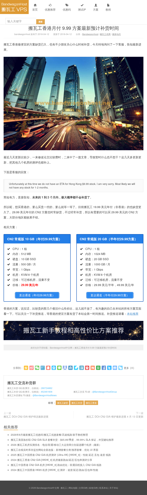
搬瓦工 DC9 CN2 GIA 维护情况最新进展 (26, 416)
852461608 (46, 391)
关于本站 (114, 487)
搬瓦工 (64, 487)
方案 (95, 9)
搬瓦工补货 (77, 402)
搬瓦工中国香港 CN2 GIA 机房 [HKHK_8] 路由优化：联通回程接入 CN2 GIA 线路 (56, 465)
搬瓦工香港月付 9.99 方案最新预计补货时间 (73, 27)
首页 (35, 9)
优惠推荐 (50, 9)
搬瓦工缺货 (62, 402)
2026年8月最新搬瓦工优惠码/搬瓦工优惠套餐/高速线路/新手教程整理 (49, 434)
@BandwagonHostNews (45, 395)
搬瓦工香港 (91, 402)
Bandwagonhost (90, 34)
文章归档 (83, 487)
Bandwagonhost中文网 (14, 7)
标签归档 (93, 487)
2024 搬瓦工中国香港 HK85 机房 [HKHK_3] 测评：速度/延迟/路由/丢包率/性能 (54, 470)
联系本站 (103, 487)
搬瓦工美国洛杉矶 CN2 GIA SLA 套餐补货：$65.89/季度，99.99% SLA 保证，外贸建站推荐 (62, 439)
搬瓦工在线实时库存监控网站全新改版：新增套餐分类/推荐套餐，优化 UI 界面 (54, 450)
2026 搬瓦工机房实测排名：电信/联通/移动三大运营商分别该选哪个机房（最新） (56, 444)
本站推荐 (132, 314)
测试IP (82, 9)
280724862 (46, 388)
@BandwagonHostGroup (104, 391)
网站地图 (73, 487)
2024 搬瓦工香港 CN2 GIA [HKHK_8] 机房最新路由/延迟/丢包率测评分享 (51, 460)
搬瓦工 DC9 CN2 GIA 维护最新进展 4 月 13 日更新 (114, 416)
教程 (108, 9)
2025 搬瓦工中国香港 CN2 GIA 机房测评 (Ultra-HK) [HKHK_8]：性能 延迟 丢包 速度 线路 (61, 455)
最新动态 (116, 34)
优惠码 (67, 9)
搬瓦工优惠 (105, 34)
